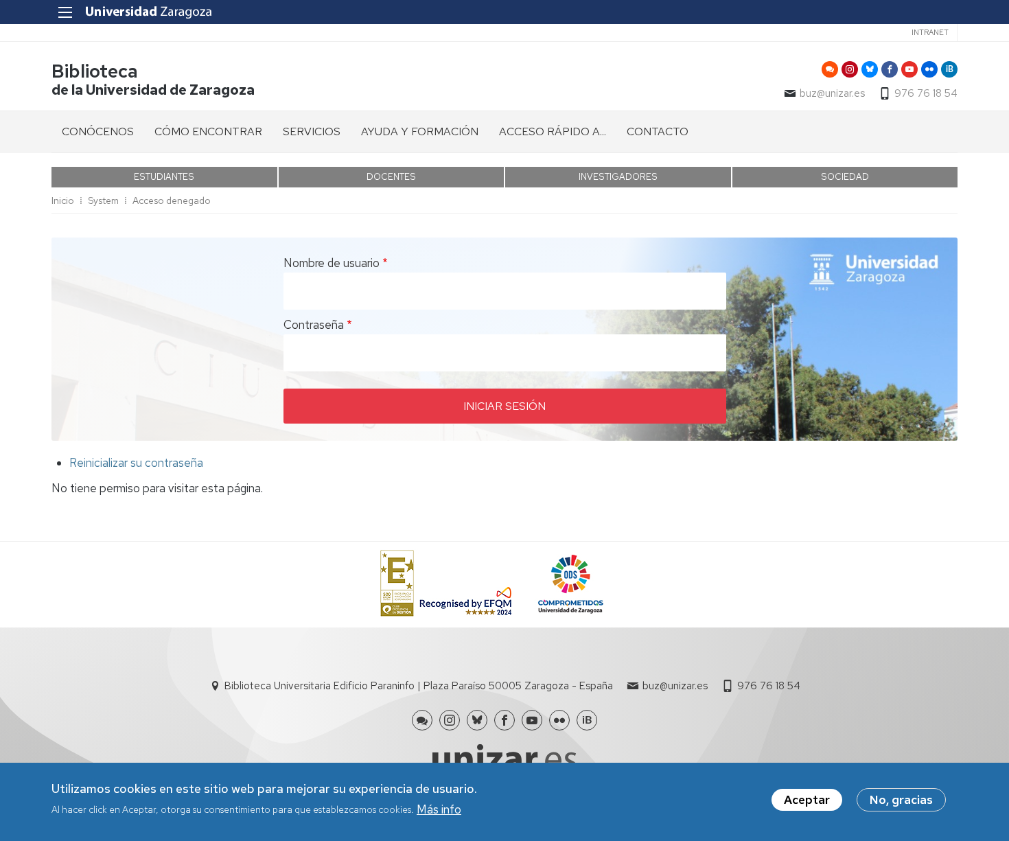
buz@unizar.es (832, 93)
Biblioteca (94, 71)
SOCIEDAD (845, 177)
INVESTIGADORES (618, 177)
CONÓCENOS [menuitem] (98, 131)
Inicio (62, 200)
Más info (439, 808)
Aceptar (807, 799)
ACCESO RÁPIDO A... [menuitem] (552, 131)
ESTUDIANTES (164, 177)
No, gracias (901, 799)
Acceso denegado (171, 200)
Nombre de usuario (331, 262)
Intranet (930, 32)
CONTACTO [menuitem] (657, 131)
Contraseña (313, 324)
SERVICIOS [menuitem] (311, 131)
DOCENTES (391, 177)
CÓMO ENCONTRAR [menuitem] (208, 131)
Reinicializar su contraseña (136, 462)
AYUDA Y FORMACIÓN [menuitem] (419, 131)
